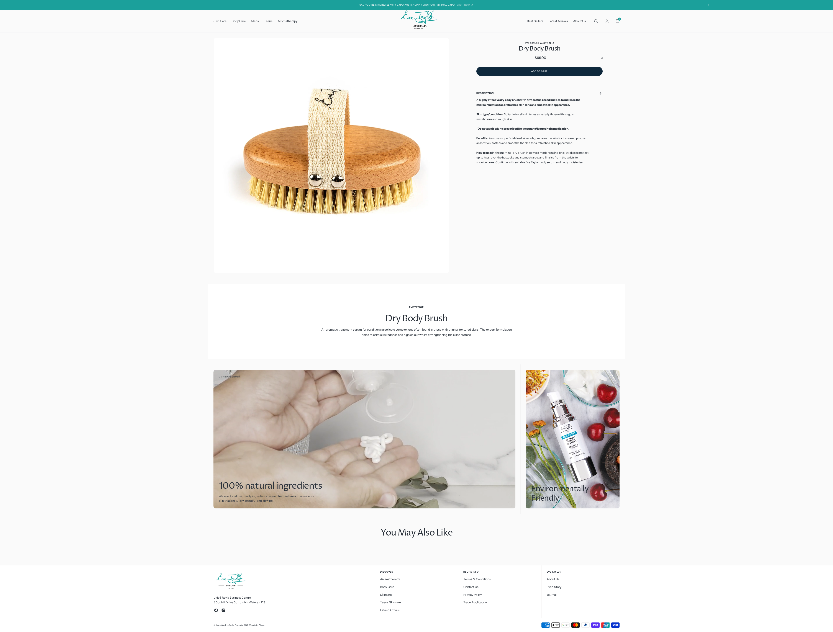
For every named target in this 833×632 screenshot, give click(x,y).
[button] (606, 21)
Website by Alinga (256, 625)
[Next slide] (708, 5)
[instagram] (223, 610)
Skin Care (219, 21)
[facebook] (216, 610)
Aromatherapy (287, 21)
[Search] (595, 21)
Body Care (239, 21)
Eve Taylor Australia (234, 625)
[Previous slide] (125, 5)
